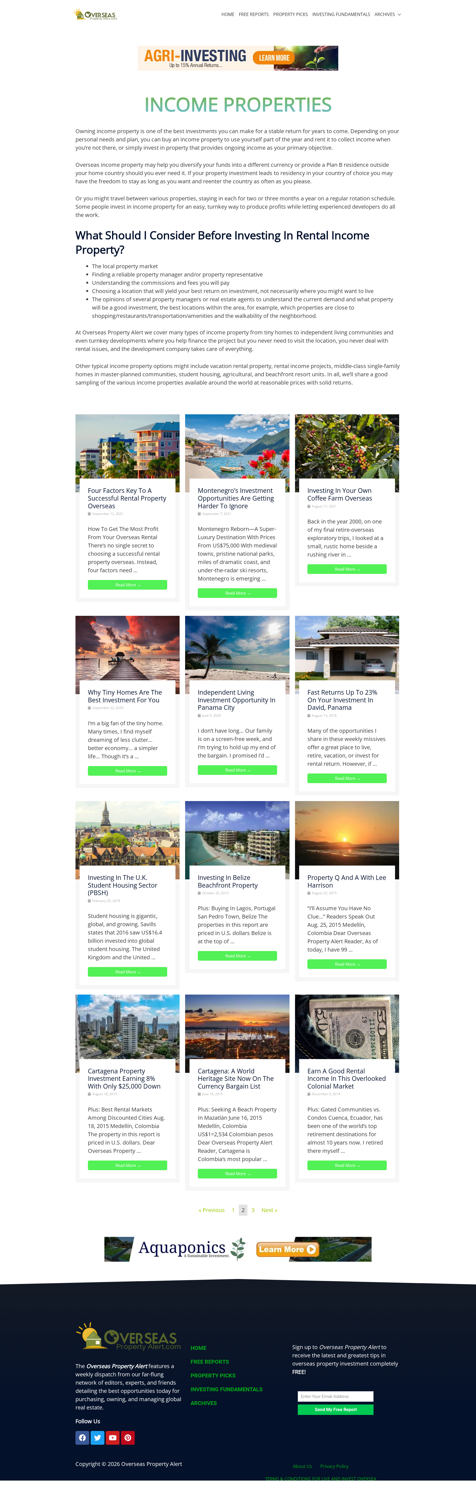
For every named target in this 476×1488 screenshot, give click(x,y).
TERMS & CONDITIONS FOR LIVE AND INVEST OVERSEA (320, 1479)
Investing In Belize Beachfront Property (228, 881)
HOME (227, 14)
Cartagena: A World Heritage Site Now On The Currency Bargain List (236, 1079)
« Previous (212, 1210)
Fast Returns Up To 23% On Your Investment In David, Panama (342, 700)
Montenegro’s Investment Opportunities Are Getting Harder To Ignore (236, 498)
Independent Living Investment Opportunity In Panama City (236, 700)
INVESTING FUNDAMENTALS (341, 14)
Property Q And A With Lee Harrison (346, 881)
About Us (302, 1466)
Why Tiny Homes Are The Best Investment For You (125, 696)
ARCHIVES (385, 14)
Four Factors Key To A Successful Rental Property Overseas (127, 498)
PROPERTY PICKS (290, 14)
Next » (269, 1210)
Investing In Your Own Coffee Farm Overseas (339, 494)
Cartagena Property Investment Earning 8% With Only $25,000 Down (124, 1079)
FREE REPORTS (254, 14)
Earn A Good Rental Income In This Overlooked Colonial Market (346, 1079)
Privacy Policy (334, 1466)
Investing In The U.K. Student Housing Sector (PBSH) (122, 885)
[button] (237, 1403)
